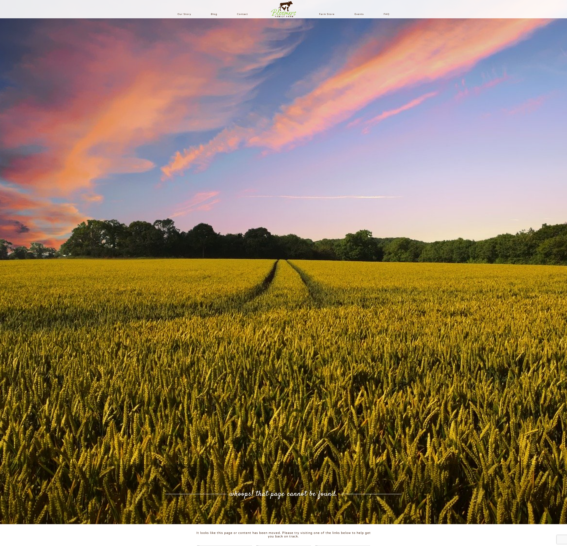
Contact (242, 14)
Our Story (184, 14)
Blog (214, 14)
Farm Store (327, 14)
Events (359, 14)
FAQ (387, 14)
